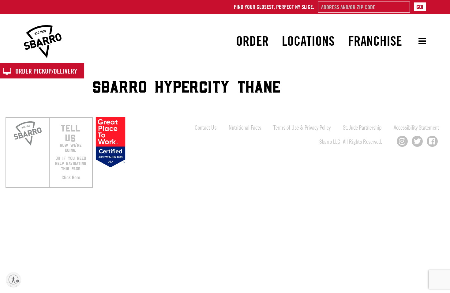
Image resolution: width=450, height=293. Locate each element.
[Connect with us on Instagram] (402, 141)
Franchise (375, 41)
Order (252, 41)
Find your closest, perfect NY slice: (274, 6)
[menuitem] (253, 41)
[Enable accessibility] (13, 279)
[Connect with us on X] (417, 141)
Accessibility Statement (416, 127)
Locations (308, 41)
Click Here (71, 177)
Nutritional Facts (245, 127)
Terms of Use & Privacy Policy (302, 127)
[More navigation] (418, 41)
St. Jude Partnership (362, 127)
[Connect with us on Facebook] (432, 141)
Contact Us (205, 127)
